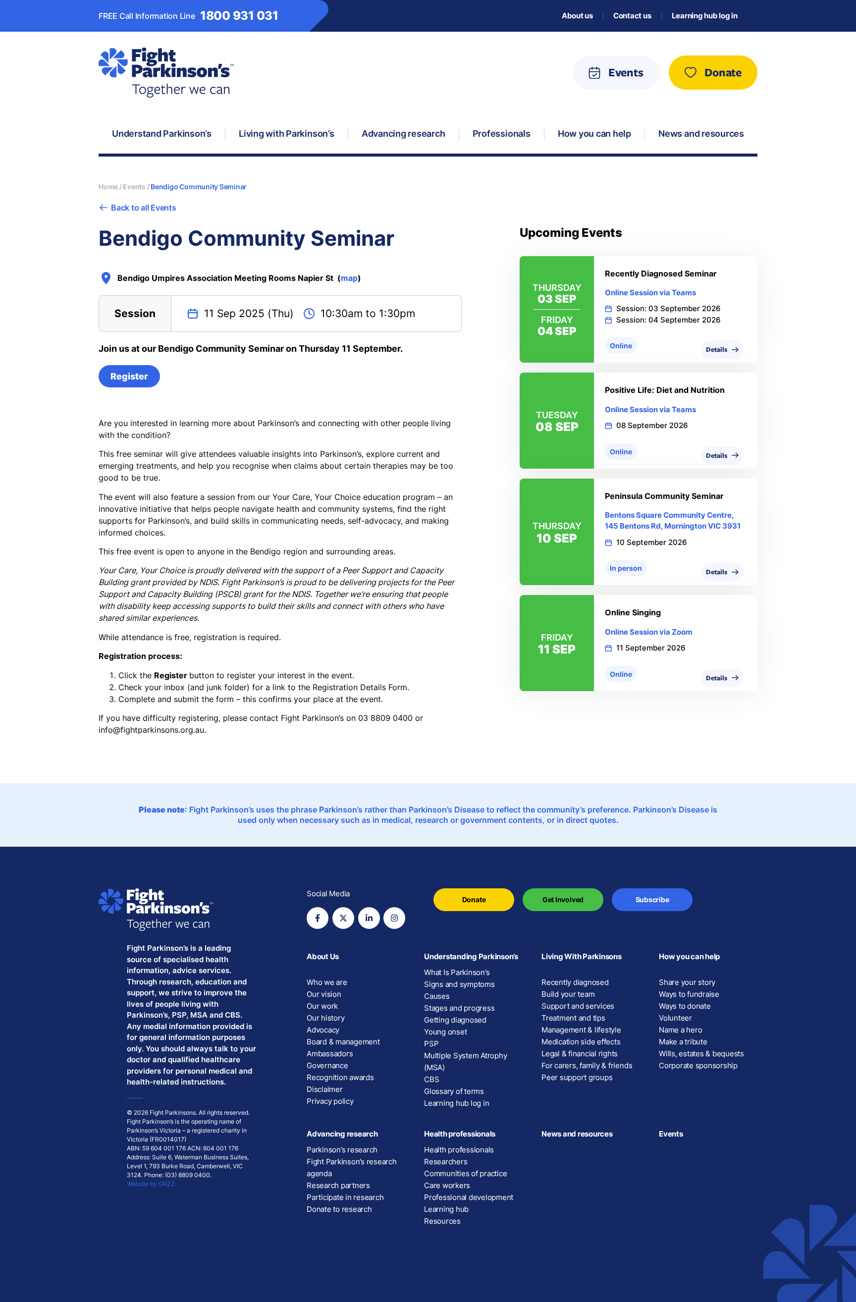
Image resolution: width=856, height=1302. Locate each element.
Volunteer (675, 1018)
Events (671, 1134)
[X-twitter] (343, 918)
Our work (322, 1006)
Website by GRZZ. (151, 1184)
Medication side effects (580, 1041)
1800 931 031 (239, 15)
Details (716, 349)
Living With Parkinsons (581, 956)
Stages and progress (459, 1008)
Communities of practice (465, 1173)
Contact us (632, 15)
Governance (327, 1065)
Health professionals (459, 1134)
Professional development (468, 1197)
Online (621, 345)
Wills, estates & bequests (701, 1053)
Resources (442, 1221)
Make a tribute (683, 1041)
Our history (325, 1018)
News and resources (577, 1134)
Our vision (324, 994)
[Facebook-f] (317, 918)
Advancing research (342, 1134)
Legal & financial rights (579, 1053)
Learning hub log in (705, 15)
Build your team (567, 994)
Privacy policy (330, 1101)
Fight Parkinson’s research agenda (352, 1167)
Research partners (338, 1185)
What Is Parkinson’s (456, 972)
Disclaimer (325, 1089)
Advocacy (323, 1029)
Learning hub (446, 1209)
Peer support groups (576, 1077)
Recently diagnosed (575, 982)
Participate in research (345, 1197)
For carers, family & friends (586, 1065)
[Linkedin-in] (369, 918)
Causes (437, 996)
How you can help (689, 956)
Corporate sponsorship (698, 1065)
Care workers (447, 1185)
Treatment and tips (573, 1018)
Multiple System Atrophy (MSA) (465, 1061)
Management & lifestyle (581, 1029)
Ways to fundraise (689, 994)
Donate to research (339, 1209)
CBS (431, 1079)
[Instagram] (394, 918)
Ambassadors (330, 1053)
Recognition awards (340, 1077)
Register (129, 376)
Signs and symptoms (459, 984)
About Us (323, 956)
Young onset (445, 1031)
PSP (431, 1043)
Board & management (343, 1041)
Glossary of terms (454, 1091)
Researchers (445, 1161)
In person (626, 568)
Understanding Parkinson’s (471, 956)
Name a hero (680, 1029)
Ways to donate (685, 1006)
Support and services (577, 1006)
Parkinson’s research (342, 1149)
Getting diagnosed (455, 1020)
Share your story (687, 982)
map (349, 278)
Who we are (327, 982)
